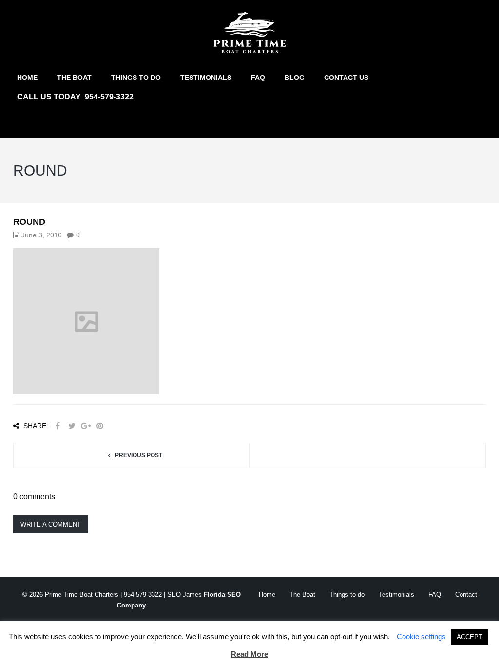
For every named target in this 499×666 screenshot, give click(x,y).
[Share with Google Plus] (86, 425)
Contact (466, 594)
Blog (295, 77)
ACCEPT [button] (469, 637)
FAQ (258, 77)
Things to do (136, 77)
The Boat (74, 77)
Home (27, 77)
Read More (249, 654)
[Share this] (57, 425)
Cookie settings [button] (421, 636)
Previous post (138, 455)
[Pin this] (100, 425)
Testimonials (205, 77)
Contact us (346, 77)
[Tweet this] (72, 425)
